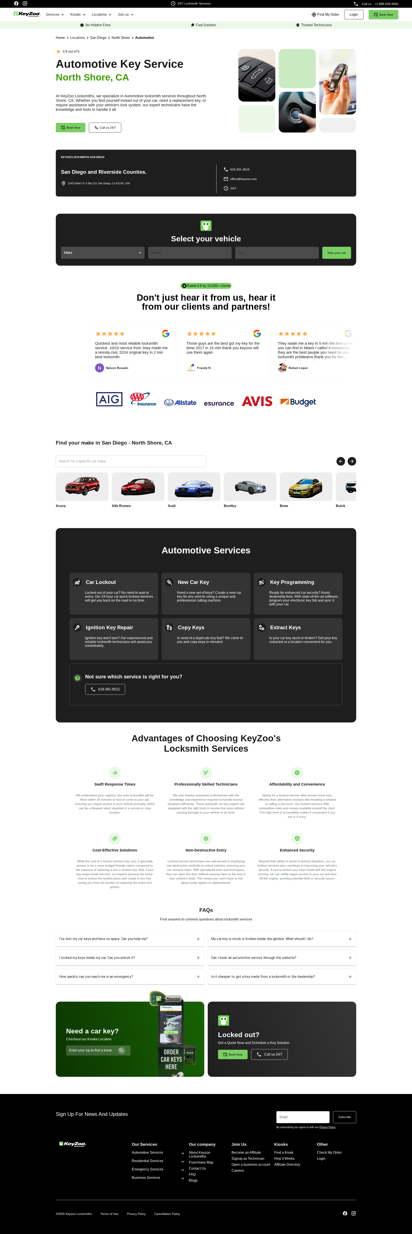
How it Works (284, 1158)
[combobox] (99, 253)
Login (321, 1158)
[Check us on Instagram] (24, 4)
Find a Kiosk (283, 1152)
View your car (336, 252)
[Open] (140, 253)
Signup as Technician (248, 1158)
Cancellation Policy (167, 1214)
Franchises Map (201, 1162)
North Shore (121, 38)
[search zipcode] (121, 1050)
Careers (238, 1170)
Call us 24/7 (108, 127)
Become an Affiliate (246, 1152)
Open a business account (251, 1164)
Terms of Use (109, 1214)
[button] (130, 939)
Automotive (144, 38)
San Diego (98, 38)
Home (60, 38)
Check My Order (329, 1152)
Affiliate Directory (287, 1164)
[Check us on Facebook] (16, 4)
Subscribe (344, 1117)
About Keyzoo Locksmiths (199, 1154)
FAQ (192, 1174)
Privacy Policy (136, 1214)
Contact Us (197, 1168)
